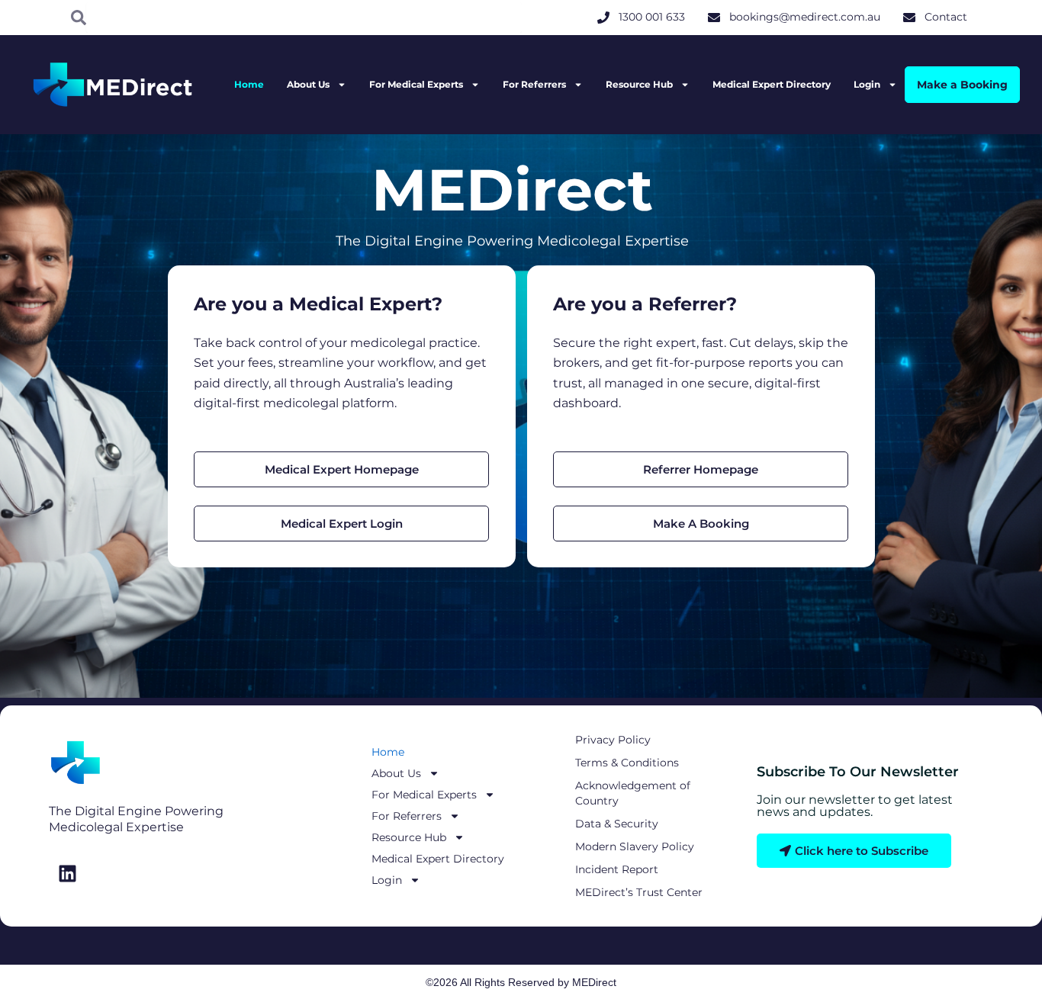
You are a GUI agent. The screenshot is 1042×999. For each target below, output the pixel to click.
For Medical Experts (416, 84)
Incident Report (616, 869)
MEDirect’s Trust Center (639, 892)
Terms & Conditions (627, 762)
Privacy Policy (613, 740)
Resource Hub (639, 84)
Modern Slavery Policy (634, 846)
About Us (308, 84)
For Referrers (534, 84)
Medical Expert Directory (771, 84)
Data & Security (616, 823)
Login (867, 84)
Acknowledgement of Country (632, 793)
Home (249, 84)
